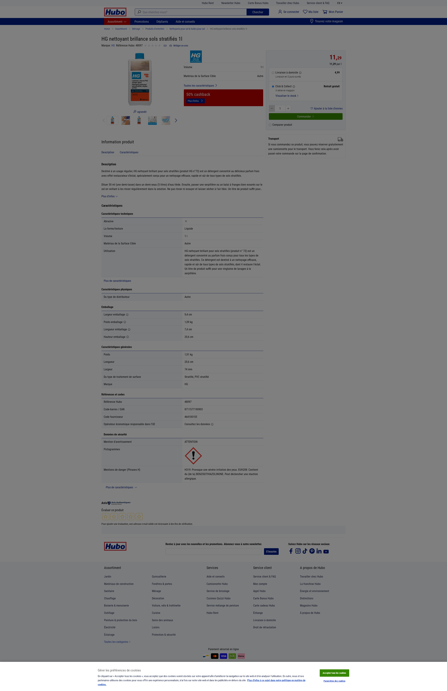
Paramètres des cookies (334, 680)
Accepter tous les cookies (334, 672)
